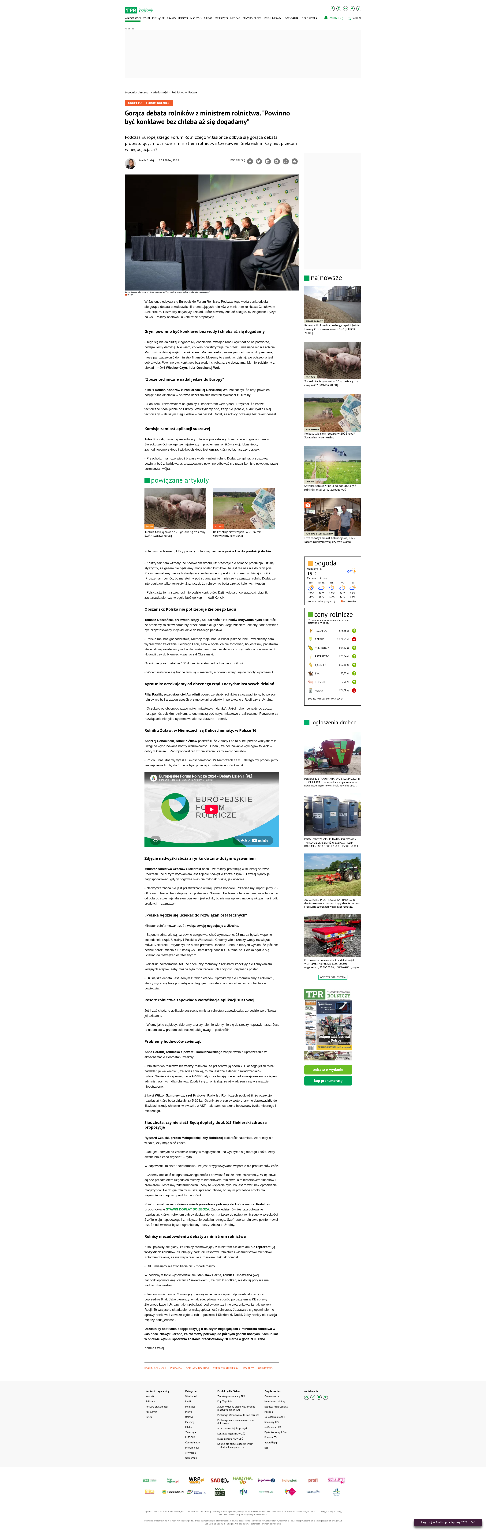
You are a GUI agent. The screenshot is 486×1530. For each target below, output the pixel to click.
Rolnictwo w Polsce (184, 92)
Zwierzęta (221, 18)
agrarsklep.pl (271, 1442)
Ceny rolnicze (252, 18)
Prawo (171, 18)
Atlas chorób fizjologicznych (232, 1428)
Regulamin (151, 1411)
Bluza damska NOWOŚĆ (230, 1438)
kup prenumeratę (328, 1080)
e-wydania (291, 18)
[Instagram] (338, 8)
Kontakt (150, 1396)
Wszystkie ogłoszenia (333, 977)
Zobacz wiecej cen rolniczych (325, 698)
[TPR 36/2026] (328, 1024)
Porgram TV (270, 1437)
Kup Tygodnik (224, 1401)
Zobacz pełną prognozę (321, 601)
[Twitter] (352, 8)
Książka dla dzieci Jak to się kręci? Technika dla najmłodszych (235, 1445)
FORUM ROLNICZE (155, 1368)
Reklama (150, 1401)
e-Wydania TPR (272, 1427)
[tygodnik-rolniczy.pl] (139, 8)
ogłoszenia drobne (335, 722)
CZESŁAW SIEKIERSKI (226, 1368)
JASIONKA (176, 1368)
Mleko (208, 18)
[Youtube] (345, 8)
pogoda (325, 563)
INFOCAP (235, 18)
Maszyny (196, 18)
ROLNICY (248, 1368)
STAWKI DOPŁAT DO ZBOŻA (187, 1209)
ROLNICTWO (265, 1368)
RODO (149, 1417)
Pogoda (268, 1411)
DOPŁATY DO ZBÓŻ (197, 1368)
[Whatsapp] (286, 161)
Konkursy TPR (271, 1422)
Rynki (146, 18)
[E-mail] (277, 161)
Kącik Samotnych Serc (276, 1432)
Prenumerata (273, 18)
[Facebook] (332, 8)
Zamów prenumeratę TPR (231, 1396)
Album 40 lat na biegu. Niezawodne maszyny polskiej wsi (236, 1408)
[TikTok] (358, 8)
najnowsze (326, 277)
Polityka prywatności (157, 1406)
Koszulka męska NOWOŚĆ (231, 1433)
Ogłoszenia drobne (274, 1417)
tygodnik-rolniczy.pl (137, 92)
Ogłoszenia (309, 18)
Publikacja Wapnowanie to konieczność (238, 1415)
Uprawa (183, 18)
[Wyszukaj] (354, 18)
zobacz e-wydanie (328, 1069)
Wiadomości (133, 18)
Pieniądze (158, 18)
